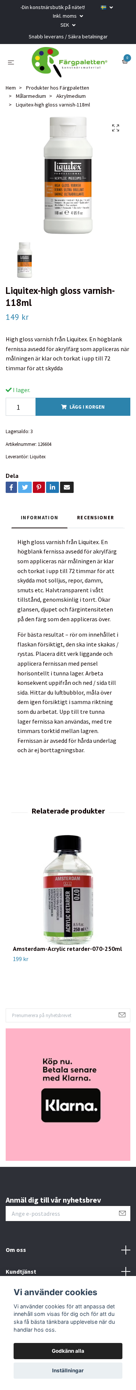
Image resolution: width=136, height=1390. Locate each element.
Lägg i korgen (87, 414)
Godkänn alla (68, 1351)
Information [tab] (39, 525)
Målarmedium (31, 103)
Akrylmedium (71, 103)
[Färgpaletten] (69, 66)
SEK (65, 24)
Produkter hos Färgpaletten (57, 94)
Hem (11, 94)
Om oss (16, 1257)
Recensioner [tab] (95, 525)
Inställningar (68, 1370)
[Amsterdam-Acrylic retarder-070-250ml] (68, 897)
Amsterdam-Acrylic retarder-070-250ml (67, 956)
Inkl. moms (65, 15)
